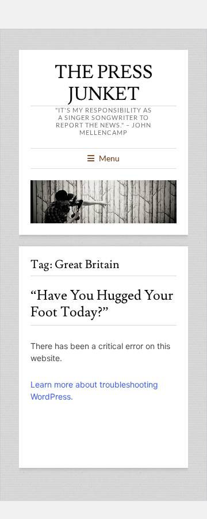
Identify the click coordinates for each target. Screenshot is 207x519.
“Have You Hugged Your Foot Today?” (101, 303)
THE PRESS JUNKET (104, 83)
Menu (109, 158)
